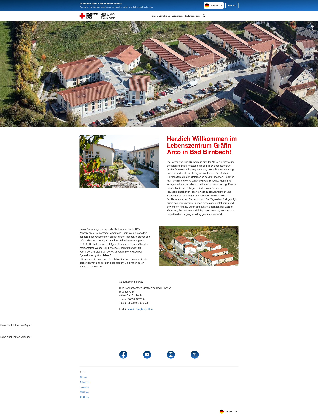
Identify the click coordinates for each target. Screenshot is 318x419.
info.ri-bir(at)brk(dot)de (140, 309)
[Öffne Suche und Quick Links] (204, 16)
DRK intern (84, 397)
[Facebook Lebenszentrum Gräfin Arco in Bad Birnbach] (123, 355)
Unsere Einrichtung (161, 15)
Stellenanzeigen (192, 15)
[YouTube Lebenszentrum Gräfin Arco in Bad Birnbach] (147, 355)
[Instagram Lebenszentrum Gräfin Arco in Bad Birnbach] (171, 355)
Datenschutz (85, 382)
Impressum (84, 387)
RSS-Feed (84, 392)
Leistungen (177, 15)
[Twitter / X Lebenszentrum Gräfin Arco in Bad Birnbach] (195, 355)
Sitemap (83, 377)
